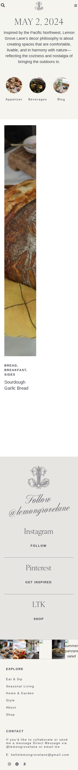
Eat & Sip (14, 679)
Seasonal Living (20, 686)
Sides (9, 374)
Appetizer (14, 99)
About (11, 707)
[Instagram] (9, 764)
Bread (10, 365)
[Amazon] (24, 764)
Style (10, 700)
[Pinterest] (17, 764)
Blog (61, 99)
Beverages (37, 99)
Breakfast (15, 370)
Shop (10, 714)
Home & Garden (20, 693)
